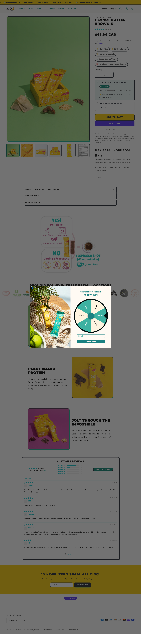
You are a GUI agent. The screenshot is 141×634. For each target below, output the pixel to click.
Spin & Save (91, 341)
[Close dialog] (31, 288)
